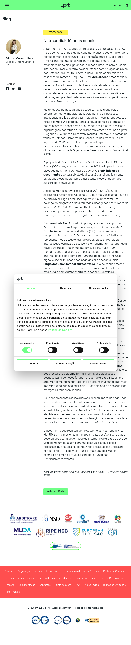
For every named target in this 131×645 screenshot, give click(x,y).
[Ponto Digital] (65, 546)
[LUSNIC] (117, 518)
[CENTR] (68, 518)
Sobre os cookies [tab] (99, 287)
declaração (100, 77)
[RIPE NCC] (52, 532)
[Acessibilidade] (77, 620)
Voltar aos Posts (55, 491)
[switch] (52, 350)
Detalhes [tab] (65, 287)
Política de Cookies (60, 329)
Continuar (33, 363)
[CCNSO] (51, 518)
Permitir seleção (65, 363)
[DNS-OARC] (101, 518)
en (120, 5)
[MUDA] (22, 532)
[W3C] (91, 620)
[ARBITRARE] (24, 518)
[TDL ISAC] (88, 532)
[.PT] (65, 5)
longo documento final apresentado (69, 264)
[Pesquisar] (127, 5)
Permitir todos (98, 363)
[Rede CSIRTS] (113, 532)
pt (115, 5)
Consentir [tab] (31, 287)
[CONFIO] (82, 518)
